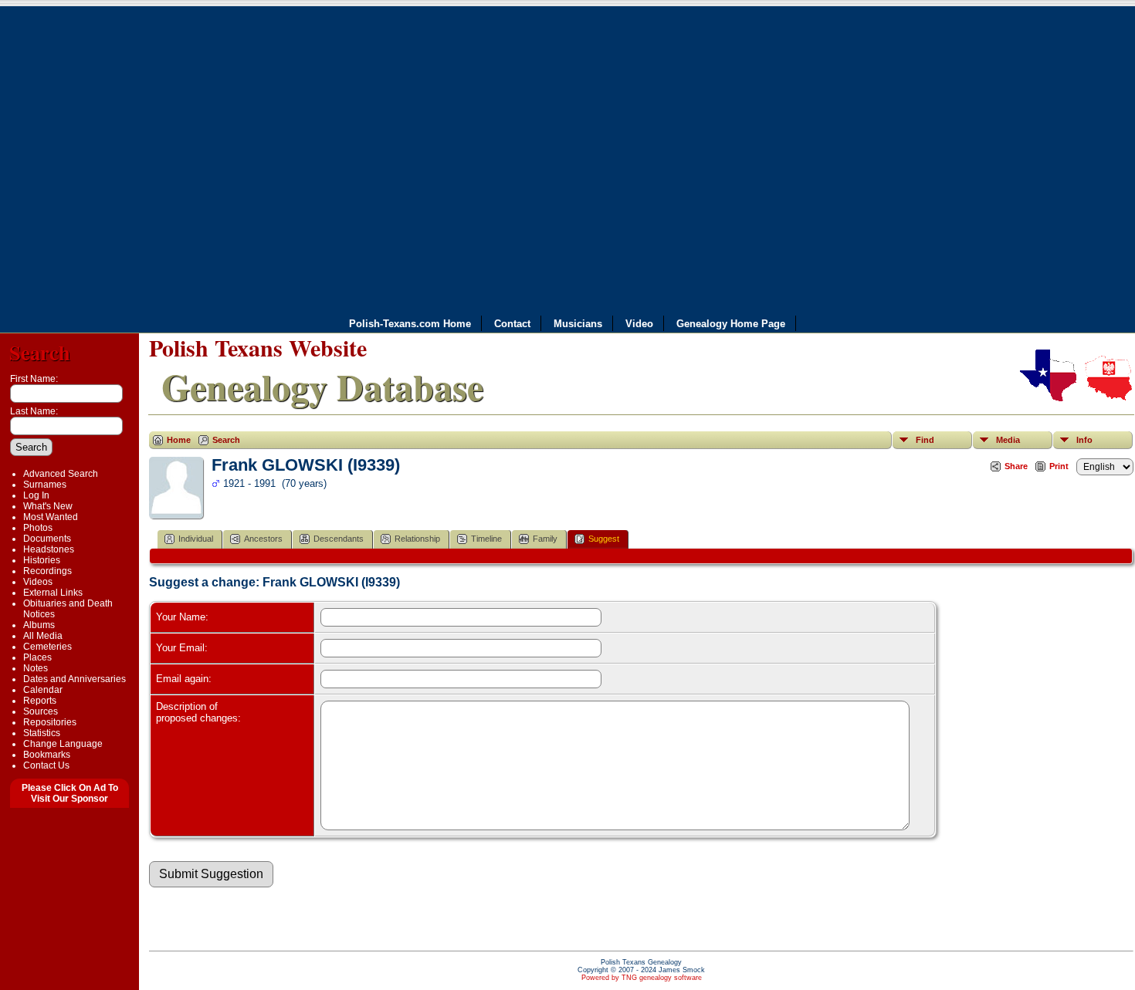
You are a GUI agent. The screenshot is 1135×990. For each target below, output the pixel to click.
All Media (43, 635)
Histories (41, 560)
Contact (512, 323)
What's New (48, 506)
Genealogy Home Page (730, 323)
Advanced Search (60, 473)
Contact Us (46, 765)
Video (639, 323)
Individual (195, 538)
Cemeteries (47, 646)
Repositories (49, 722)
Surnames (44, 484)
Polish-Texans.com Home (410, 323)
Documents (47, 538)
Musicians (578, 323)
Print (1059, 466)
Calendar (43, 689)
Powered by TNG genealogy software (641, 978)
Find (925, 439)
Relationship (417, 538)
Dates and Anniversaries (74, 679)
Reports (39, 700)
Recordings (47, 571)
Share (1016, 466)
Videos (38, 581)
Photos (38, 527)
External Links (53, 592)
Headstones (48, 549)
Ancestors (263, 538)
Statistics (41, 733)
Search (39, 352)
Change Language (63, 743)
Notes (35, 668)
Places (37, 657)
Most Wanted (50, 517)
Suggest (603, 538)
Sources (40, 711)
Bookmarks (46, 754)
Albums (39, 625)
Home (179, 439)
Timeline (486, 538)
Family (545, 538)
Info (1084, 439)
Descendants (338, 538)
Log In (36, 495)
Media (1008, 439)
